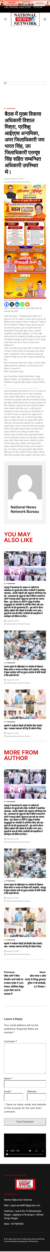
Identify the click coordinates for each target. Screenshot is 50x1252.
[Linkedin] (17, 304)
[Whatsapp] (22, 304)
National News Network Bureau (18, 182)
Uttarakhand (10, 108)
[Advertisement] (25, 52)
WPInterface (33, 1241)
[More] (27, 304)
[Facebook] (6, 304)
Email (8, 1091)
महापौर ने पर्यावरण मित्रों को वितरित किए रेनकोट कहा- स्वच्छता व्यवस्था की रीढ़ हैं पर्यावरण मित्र (23, 727)
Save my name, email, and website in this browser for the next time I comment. (25, 1108)
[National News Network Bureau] (25, 482)
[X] (11, 304)
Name (8, 1078)
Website (31, 1091)
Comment (10, 1041)
